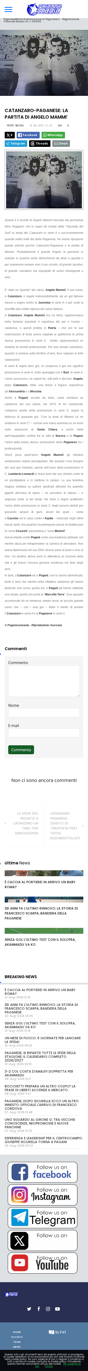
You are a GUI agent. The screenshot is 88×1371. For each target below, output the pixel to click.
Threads (42, 143)
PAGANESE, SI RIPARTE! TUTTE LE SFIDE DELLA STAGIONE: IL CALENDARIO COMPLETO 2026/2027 (40, 1057)
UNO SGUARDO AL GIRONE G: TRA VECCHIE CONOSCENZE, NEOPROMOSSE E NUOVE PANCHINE (40, 1123)
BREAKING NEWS (21, 977)
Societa (17, 1337)
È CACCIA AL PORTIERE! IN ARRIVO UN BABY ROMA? (40, 992)
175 (12, 877)
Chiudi (49, 1366)
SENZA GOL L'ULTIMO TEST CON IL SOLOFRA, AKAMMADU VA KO (40, 1025)
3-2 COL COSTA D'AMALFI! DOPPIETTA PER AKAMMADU (39, 1073)
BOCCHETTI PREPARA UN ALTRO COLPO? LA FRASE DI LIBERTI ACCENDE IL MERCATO (40, 1088)
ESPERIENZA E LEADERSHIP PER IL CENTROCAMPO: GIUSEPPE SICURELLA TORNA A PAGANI (44, 1140)
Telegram (18, 143)
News (17, 1347)
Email (63, 143)
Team (16, 1342)
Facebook (30, 135)
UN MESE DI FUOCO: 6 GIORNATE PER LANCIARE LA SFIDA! (43, 1040)
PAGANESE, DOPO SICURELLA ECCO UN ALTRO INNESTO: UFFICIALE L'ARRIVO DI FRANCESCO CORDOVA (42, 1105)
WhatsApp (55, 135)
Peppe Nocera (15, 125)
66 (12, 904)
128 (12, 935)
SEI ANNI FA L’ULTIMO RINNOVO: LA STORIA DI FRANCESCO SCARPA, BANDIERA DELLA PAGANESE (41, 913)
